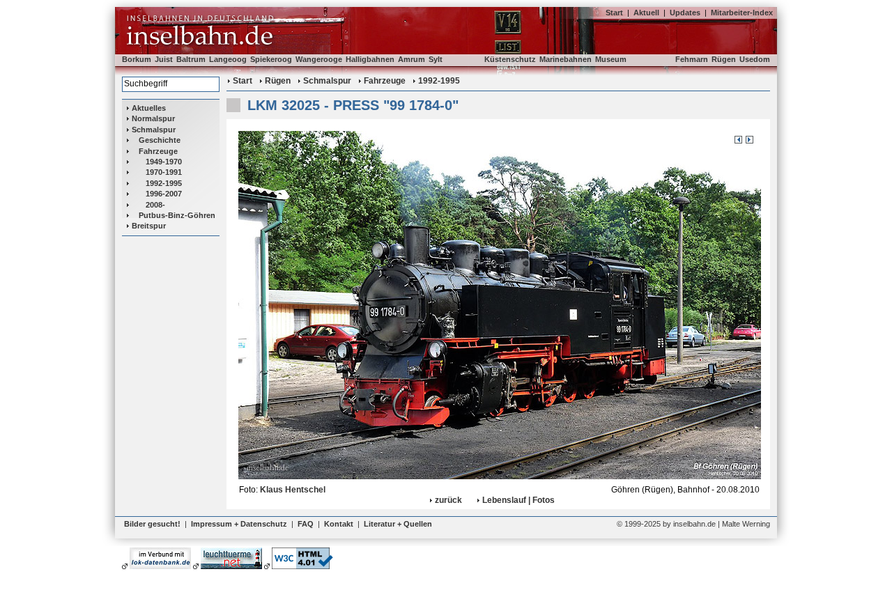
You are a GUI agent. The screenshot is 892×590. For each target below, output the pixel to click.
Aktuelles (149, 108)
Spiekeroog (271, 59)
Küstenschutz (510, 59)
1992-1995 (164, 183)
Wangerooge (318, 59)
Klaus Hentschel (292, 490)
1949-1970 (164, 161)
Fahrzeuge (158, 151)
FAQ (306, 524)
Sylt (436, 59)
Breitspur (149, 226)
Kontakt (338, 524)
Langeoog (228, 59)
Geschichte (159, 140)
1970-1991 (164, 172)
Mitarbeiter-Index (742, 12)
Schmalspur (154, 129)
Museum (610, 59)
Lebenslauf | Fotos (518, 500)
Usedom (754, 59)
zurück (448, 500)
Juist (164, 59)
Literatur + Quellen (398, 524)
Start (614, 12)
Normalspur (153, 118)
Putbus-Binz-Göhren (177, 215)
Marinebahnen (565, 59)
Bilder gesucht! (152, 524)
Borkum (136, 59)
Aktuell (646, 12)
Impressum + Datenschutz (239, 524)
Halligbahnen (370, 59)
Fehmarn (691, 59)
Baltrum (191, 59)
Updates (685, 12)
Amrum (411, 59)
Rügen (724, 59)
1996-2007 (164, 193)
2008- (155, 205)
